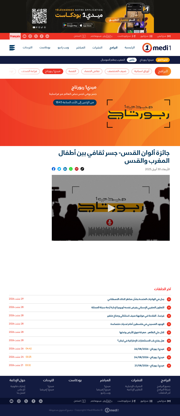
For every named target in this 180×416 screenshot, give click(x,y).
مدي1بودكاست (124, 36)
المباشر (80, 47)
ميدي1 (107, 386)
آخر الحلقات (164, 393)
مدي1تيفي (161, 36)
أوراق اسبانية (141, 71)
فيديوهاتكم (96, 36)
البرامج (113, 47)
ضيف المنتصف (117, 71)
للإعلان (21, 389)
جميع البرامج (163, 386)
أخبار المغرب (126, 408)
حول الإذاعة (17, 380)
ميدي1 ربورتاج (52, 71)
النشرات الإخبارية (133, 386)
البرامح (163, 71)
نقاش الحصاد (91, 71)
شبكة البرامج (163, 389)
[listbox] (90, 332)
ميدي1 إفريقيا (103, 389)
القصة (72, 71)
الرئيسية (130, 47)
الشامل (77, 36)
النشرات (97, 47)
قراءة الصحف (29, 71)
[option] (90, 299)
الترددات (27, 47)
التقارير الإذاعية (134, 389)
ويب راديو (63, 47)
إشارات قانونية (18, 386)
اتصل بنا (21, 393)
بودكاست (45, 47)
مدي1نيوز (144, 36)
